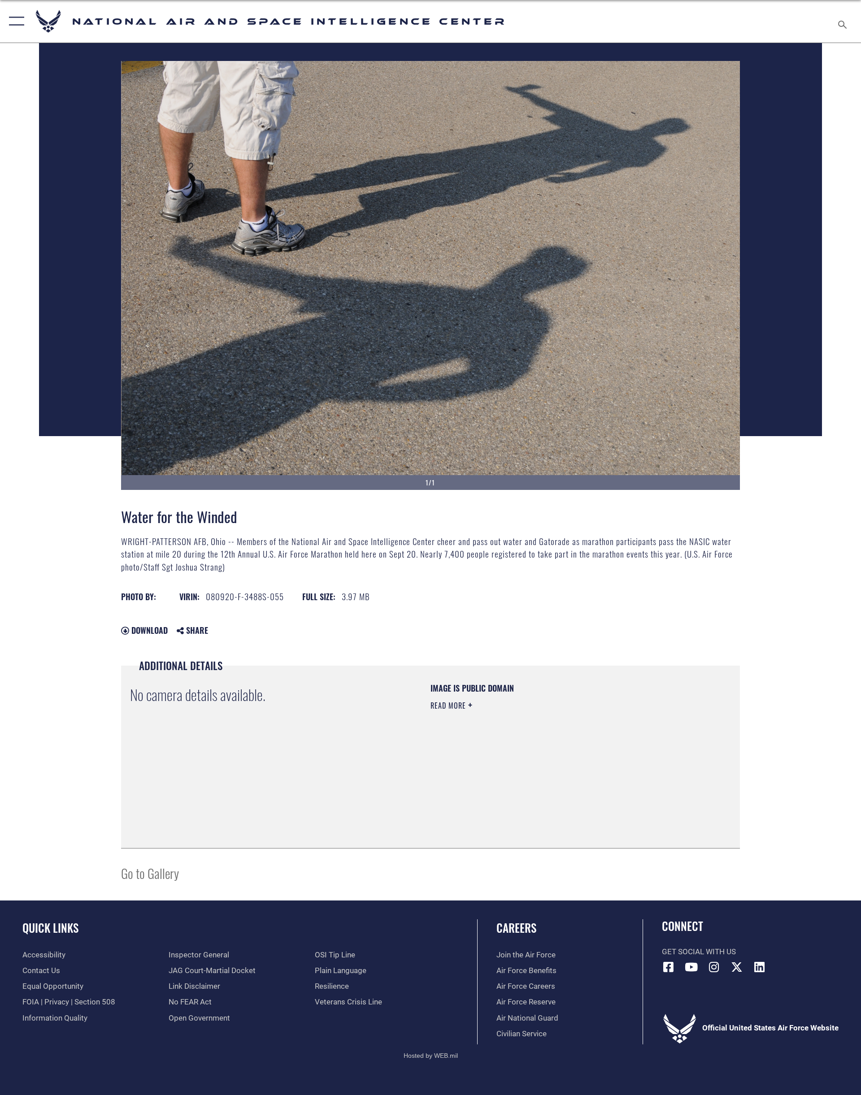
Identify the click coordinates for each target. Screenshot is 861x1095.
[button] (14, 21)
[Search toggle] (843, 21)
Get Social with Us (699, 952)
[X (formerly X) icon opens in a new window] (737, 967)
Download (148, 630)
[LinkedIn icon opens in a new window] (759, 967)
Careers (516, 927)
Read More (449, 705)
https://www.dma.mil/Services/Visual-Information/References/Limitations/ (535, 762)
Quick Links (50, 927)
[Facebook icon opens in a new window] (668, 967)
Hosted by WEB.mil (431, 1055)
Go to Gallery (150, 873)
